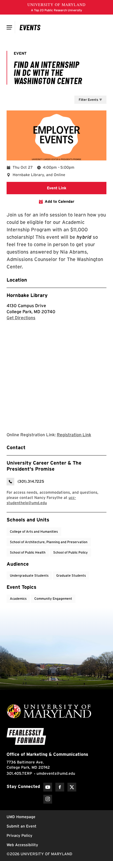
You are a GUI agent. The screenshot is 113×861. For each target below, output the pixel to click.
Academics (18, 598)
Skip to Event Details (79, 90)
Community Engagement (53, 598)
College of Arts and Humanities (34, 531)
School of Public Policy (70, 552)
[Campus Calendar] (30, 27)
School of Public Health (28, 552)
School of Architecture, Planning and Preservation (48, 542)
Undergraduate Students (29, 575)
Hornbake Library (27, 295)
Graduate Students (71, 575)
